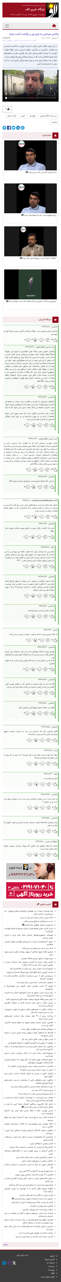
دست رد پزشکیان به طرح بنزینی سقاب (38, 921)
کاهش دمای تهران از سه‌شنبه (42, 1206)
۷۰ (52, 640)
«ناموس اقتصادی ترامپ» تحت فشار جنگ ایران (34, 1157)
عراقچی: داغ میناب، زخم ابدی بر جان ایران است (34, 982)
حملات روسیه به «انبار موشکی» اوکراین (37, 1209)
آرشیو (52, 1256)
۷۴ (52, 469)
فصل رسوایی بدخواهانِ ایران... (40, 1143)
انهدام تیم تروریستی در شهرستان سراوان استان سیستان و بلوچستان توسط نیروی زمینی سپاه (28, 1099)
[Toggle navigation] (7, 26)
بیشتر (5, 1244)
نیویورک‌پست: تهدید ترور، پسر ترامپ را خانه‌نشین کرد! (31, 968)
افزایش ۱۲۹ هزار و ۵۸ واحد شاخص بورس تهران (34, 1174)
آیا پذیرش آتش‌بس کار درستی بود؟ (42, 172)
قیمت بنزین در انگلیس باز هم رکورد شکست (36, 1195)
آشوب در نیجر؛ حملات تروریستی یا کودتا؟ (36, 1070)
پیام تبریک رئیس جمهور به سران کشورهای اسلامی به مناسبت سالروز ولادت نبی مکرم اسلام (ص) (28, 994)
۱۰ (49, 536)
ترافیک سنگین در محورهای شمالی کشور (37, 1161)
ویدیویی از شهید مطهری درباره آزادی (38, 925)
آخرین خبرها (50, 1259)
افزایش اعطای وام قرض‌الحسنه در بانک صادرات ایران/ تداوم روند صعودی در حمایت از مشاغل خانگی (28, 1221)
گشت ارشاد (11, 116)
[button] (7, 109)
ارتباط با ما (51, 1263)
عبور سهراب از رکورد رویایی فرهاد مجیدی (37, 958)
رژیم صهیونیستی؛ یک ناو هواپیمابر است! (39, 215)
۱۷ (52, 516)
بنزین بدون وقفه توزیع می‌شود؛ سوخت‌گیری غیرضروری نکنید (29, 999)
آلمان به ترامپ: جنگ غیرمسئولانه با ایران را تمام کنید (32, 1202)
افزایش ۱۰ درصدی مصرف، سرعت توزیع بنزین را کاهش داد (30, 1066)
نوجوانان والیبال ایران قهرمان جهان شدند (37, 1029)
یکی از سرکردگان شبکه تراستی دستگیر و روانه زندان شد (32, 1086)
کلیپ (23, 116)
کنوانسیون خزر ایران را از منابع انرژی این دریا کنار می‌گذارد (31, 1185)
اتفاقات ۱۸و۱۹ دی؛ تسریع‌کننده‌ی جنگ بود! (39, 258)
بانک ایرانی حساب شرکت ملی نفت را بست (36, 917)
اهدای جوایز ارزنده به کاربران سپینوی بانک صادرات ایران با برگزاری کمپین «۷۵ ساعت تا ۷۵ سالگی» (28, 964)
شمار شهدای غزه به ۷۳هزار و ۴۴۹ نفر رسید (36, 1171)
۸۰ (25, 516)
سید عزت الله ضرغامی (48, 116)
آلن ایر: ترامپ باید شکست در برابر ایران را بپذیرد (34, 1236)
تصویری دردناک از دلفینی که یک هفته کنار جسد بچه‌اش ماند (32, 301)
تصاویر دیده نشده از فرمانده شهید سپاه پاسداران (33, 1198)
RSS (53, 1273)
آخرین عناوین (45, 904)
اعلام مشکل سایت (48, 1277)
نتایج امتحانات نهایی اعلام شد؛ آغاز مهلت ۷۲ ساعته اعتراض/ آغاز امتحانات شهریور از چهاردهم (28, 1061)
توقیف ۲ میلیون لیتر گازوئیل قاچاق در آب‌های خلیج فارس (30, 1043)
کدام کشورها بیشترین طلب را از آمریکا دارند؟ (35, 1094)
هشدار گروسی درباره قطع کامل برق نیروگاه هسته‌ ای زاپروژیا (30, 972)
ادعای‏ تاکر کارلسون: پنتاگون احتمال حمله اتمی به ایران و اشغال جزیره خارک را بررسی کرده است (28, 1106)
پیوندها (51, 1270)
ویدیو (54, 122)
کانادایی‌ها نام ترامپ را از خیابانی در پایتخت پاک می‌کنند (31, 1147)
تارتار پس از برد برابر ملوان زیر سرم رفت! (37, 948)
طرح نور (32, 116)
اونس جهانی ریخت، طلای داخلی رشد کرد (37, 1039)
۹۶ (52, 339)
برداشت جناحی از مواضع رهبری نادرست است (36, 1233)
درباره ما (51, 1266)
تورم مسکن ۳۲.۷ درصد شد (42, 1090)
